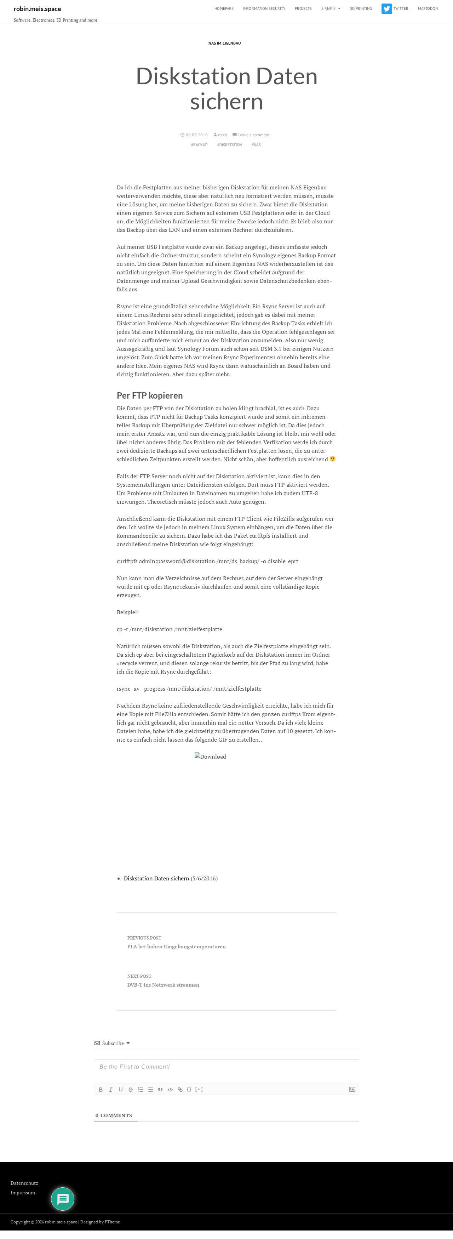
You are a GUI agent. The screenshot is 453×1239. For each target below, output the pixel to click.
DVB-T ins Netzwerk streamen (163, 981)
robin (222, 134)
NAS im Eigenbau (224, 43)
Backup (200, 144)
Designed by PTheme (100, 1221)
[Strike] (131, 1089)
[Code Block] (170, 1089)
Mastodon (428, 8)
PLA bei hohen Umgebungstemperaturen (176, 942)
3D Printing (361, 8)
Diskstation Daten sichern (156, 878)
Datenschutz (24, 1183)
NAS (257, 144)
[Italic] (111, 1089)
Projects (303, 8)
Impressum (23, 1192)
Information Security (264, 8)
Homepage (224, 8)
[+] (199, 1089)
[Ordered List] (140, 1089)
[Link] (180, 1089)
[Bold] (101, 1089)
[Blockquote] (160, 1089)
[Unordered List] (150, 1089)
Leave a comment (254, 134)
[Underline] (121, 1089)
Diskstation (230, 144)
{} (189, 1089)
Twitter (400, 8)
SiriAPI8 (328, 8)
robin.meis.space (37, 8)
